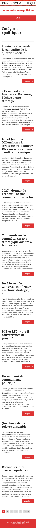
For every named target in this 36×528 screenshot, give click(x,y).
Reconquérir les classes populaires (15, 468)
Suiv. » (26, 511)
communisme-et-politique (18, 10)
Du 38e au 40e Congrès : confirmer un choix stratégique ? (17, 288)
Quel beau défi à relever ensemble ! (15, 425)
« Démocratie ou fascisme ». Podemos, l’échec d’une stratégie (17, 96)
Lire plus (27, 81)
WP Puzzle (21, 524)
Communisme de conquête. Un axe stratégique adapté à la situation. (17, 240)
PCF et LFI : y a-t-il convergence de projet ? (15, 334)
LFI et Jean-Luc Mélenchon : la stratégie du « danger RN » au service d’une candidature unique (17, 145)
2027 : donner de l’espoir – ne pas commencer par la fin (17, 193)
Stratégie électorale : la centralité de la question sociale (17, 49)
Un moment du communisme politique (13, 379)
